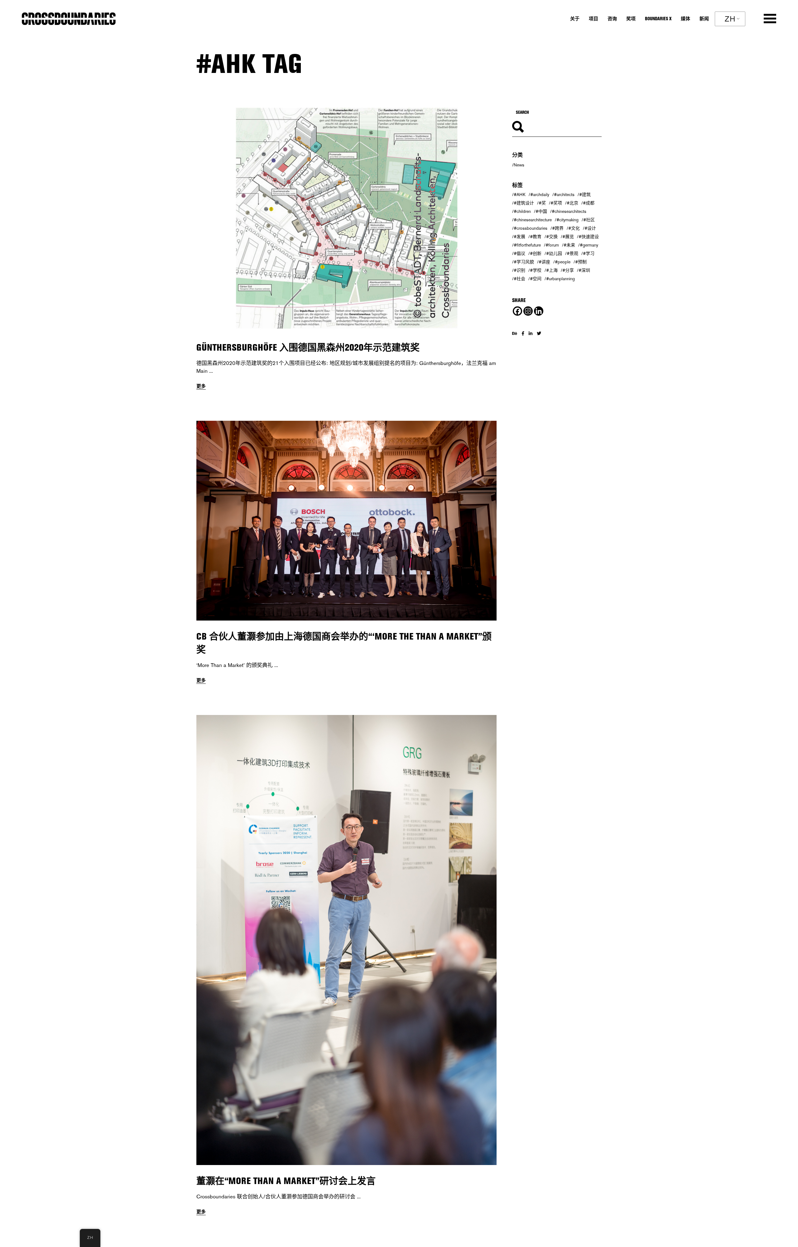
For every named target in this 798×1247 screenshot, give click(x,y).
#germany (589, 244)
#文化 (574, 228)
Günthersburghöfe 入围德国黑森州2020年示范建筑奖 (308, 347)
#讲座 (544, 261)
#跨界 (558, 228)
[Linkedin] (538, 311)
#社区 (589, 219)
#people (562, 261)
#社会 (519, 278)
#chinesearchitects (569, 211)
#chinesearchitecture (533, 219)
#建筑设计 (524, 202)
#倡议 (519, 253)
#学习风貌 (524, 261)
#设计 (590, 228)
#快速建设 (589, 236)
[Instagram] (528, 311)
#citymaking (567, 219)
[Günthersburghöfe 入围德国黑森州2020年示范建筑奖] (346, 219)
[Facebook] (517, 311)
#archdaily (539, 194)
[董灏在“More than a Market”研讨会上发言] (346, 940)
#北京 (572, 202)
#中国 (541, 211)
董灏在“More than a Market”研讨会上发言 (286, 1180)
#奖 (542, 202)
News (519, 164)
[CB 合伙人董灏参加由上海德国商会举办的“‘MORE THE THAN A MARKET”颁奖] (346, 521)
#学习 (588, 253)
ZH (730, 18)
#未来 (569, 244)
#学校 (535, 270)
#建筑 (585, 194)
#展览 (568, 236)
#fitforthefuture (527, 244)
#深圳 (584, 270)
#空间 (535, 278)
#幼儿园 (554, 253)
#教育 (535, 236)
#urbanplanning (560, 278)
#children (522, 211)
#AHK (520, 194)
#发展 (519, 236)
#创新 (535, 253)
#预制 (581, 261)
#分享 (568, 270)
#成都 (588, 202)
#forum (552, 244)
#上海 (552, 270)
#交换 (552, 236)
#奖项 (556, 202)
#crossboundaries (530, 228)
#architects (564, 194)
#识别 (519, 270)
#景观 (572, 253)
